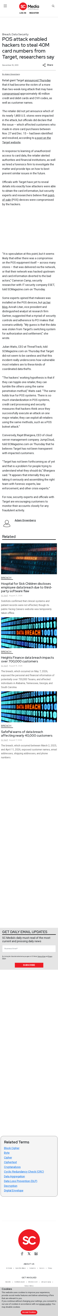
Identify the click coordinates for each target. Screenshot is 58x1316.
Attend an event (32, 1282)
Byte (7, 1152)
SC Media (9, 1268)
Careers (41, 1268)
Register (34, 13)
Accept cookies (29, 1312)
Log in (22, 13)
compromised (10, 93)
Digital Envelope (13, 1190)
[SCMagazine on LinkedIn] (36, 1254)
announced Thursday (38, 80)
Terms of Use (41, 956)
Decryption (10, 1185)
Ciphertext (10, 1162)
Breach (6, 34)
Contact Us (32, 1268)
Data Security (20, 34)
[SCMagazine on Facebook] (22, 1254)
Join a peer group (46, 1282)
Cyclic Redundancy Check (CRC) (24, 1171)
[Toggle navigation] (5, 6)
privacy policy (45, 1304)
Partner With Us (29, 1286)
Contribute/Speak (19, 1282)
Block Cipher (11, 1148)
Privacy (50, 1268)
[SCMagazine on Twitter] (29, 1254)
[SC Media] (29, 6)
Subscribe (29, 965)
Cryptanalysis (12, 1167)
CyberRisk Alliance (20, 1268)
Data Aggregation (14, 1176)
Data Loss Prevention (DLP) (20, 1181)
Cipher (8, 1157)
